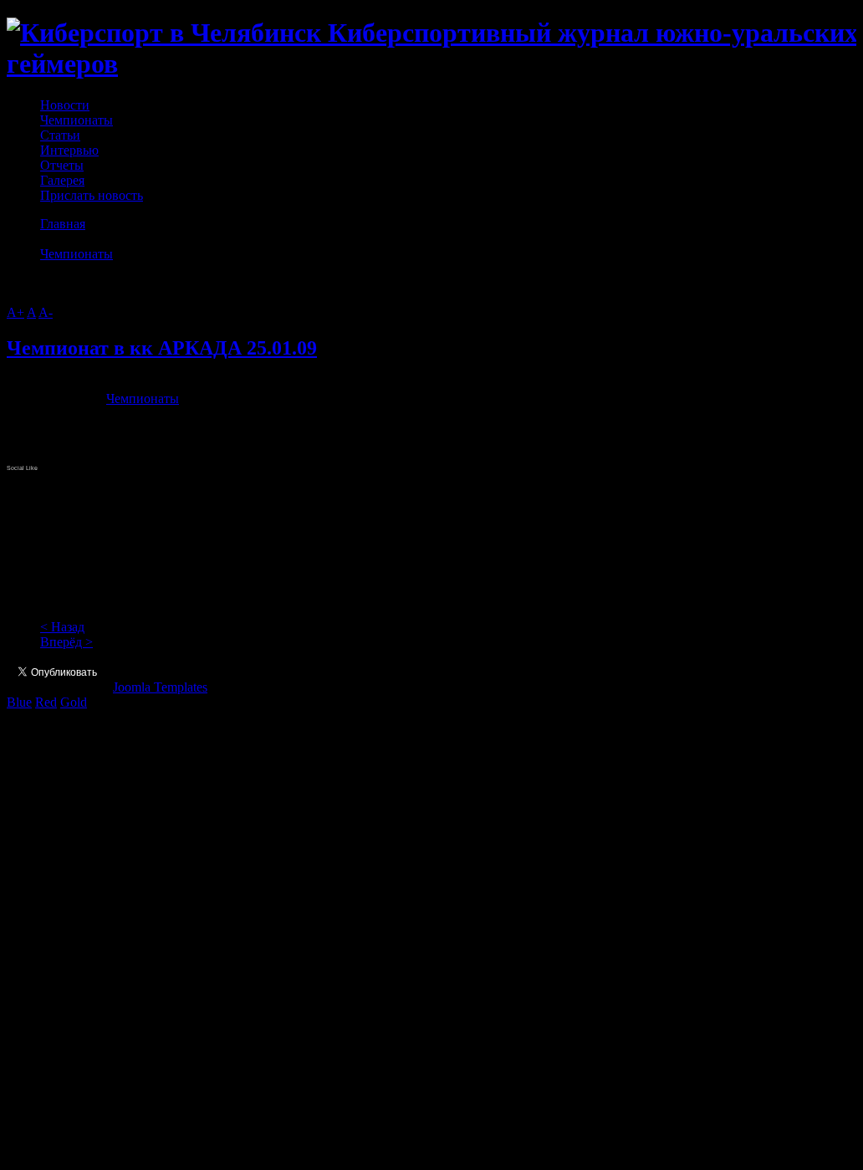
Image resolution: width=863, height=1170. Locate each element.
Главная (62, 224)
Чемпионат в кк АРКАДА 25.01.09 (162, 348)
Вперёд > (66, 642)
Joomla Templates (160, 687)
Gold (73, 702)
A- (45, 312)
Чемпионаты (76, 254)
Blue (19, 702)
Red (46, 702)
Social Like (22, 468)
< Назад (62, 627)
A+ (15, 312)
